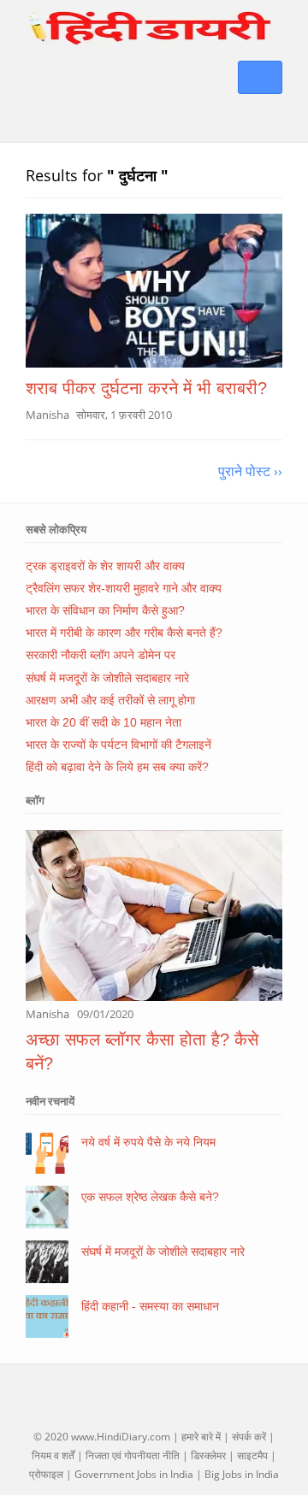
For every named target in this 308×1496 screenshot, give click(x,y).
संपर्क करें (249, 1436)
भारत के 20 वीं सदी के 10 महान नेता (103, 722)
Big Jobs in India (241, 1474)
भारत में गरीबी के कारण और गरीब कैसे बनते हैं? (124, 632)
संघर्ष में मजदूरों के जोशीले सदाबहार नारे (107, 678)
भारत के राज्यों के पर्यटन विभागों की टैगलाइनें (118, 744)
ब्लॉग (35, 800)
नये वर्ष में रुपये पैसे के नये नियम (148, 1142)
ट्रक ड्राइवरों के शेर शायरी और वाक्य (105, 566)
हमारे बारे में (201, 1436)
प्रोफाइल (46, 1474)
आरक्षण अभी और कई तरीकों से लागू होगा (110, 700)
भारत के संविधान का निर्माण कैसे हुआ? (105, 610)
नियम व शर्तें (53, 1455)
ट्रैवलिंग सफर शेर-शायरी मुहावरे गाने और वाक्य (124, 588)
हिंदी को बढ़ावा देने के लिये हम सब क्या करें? (117, 767)
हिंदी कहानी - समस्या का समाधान (150, 1306)
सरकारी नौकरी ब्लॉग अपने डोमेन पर (100, 655)
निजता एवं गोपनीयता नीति (133, 1455)
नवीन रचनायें (50, 1101)
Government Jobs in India (133, 1474)
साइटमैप (252, 1455)
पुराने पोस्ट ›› (250, 471)
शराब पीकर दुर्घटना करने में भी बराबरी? (146, 388)
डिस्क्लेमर (208, 1455)
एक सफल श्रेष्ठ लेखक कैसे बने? (150, 1197)
